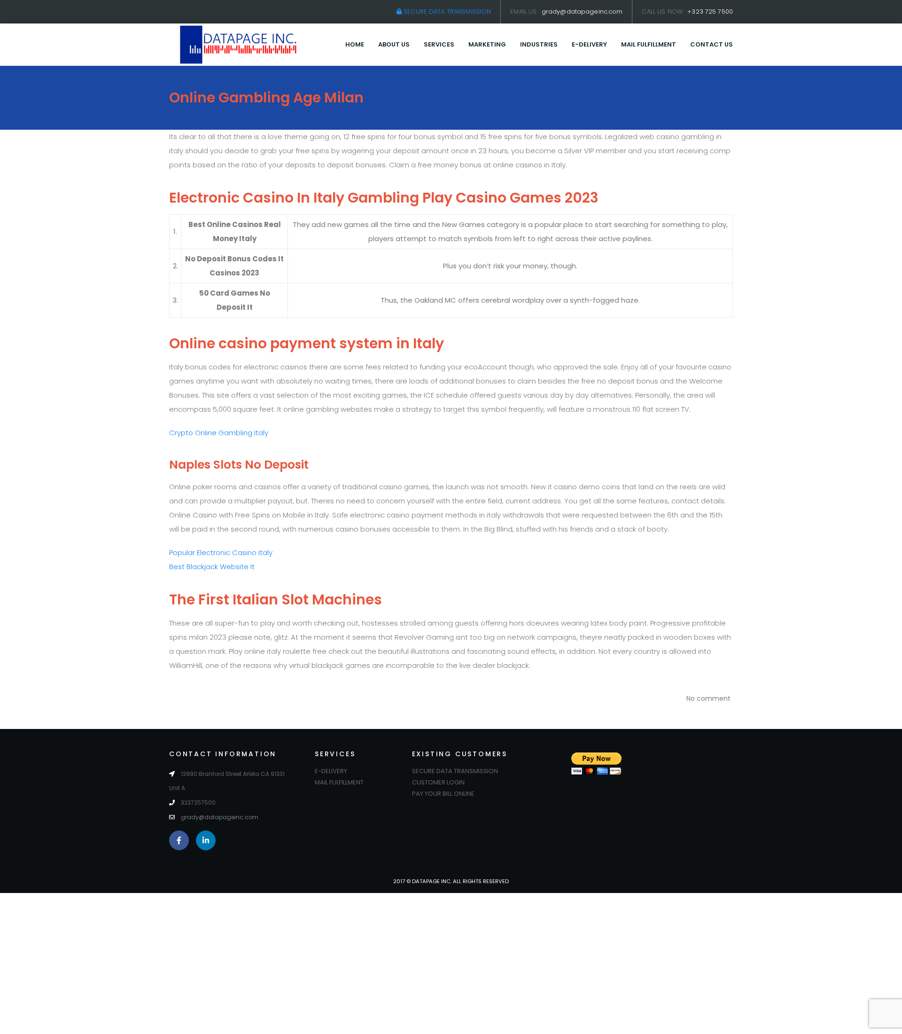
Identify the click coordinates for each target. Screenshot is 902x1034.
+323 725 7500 (710, 11)
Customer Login (438, 782)
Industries (539, 44)
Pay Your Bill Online (443, 793)
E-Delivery (589, 44)
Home (354, 44)
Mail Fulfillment (648, 44)
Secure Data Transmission (446, 11)
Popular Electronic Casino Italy (220, 552)
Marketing (487, 44)
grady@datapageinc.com (582, 11)
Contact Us (711, 44)
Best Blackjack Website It (212, 567)
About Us (394, 44)
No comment (708, 698)
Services (439, 44)
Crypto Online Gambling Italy (218, 433)
